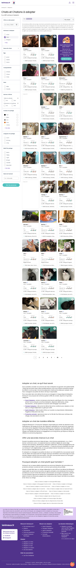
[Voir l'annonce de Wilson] (30, 311)
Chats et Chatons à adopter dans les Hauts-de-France (59, 489)
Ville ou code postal (8, 20)
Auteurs (25, 528)
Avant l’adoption (30, 400)
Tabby (7, 155)
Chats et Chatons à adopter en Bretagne (62, 484)
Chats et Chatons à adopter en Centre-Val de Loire (38, 486)
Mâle (7, 86)
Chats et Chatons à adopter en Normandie (59, 491)
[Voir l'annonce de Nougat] (48, 77)
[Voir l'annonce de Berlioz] (66, 195)
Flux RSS (33, 562)
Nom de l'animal (8, 174)
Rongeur (8, 39)
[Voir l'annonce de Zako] (48, 136)
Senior (8, 62)
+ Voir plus (7, 128)
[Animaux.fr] (5, 2)
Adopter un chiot (28, 544)
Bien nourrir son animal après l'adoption (67, 536)
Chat (7, 37)
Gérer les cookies (47, 562)
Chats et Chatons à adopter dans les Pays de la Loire (47, 496)
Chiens (8, 74)
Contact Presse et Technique (28, 535)
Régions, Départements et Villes (34, 564)
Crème (8, 125)
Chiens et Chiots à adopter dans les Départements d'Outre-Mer (47, 501)
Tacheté (8, 162)
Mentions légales (39, 562)
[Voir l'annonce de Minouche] (66, 77)
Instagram (8, 538)
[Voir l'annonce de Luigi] (66, 253)
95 (57, 357)
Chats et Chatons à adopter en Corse (60, 486)
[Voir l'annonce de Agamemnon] (66, 136)
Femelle (8, 89)
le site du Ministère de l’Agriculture (20, 517)
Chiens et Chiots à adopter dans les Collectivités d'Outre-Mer (48, 503)
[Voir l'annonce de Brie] (66, 165)
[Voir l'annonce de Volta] (66, 282)
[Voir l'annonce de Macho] (30, 136)
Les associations (28, 549)
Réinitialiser (29, 18)
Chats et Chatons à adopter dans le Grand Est (34, 489)
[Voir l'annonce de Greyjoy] (30, 48)
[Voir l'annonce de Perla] (30, 282)
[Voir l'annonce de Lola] (30, 253)
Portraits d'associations (46, 535)
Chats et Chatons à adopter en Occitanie (60, 493)
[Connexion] (69, 2)
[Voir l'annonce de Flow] (30, 77)
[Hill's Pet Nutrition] (13, 2)
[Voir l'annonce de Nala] (48, 253)
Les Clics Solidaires (28, 555)
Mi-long (8, 140)
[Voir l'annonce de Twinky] (48, 195)
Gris (7, 120)
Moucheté (8, 165)
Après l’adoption (30, 410)
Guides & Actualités (16, 564)
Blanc (7, 117)
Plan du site (8, 564)
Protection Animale (47, 532)
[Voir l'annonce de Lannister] (30, 340)
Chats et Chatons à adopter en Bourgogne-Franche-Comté (37, 484)
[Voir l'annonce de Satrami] (30, 224)
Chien (7, 34)
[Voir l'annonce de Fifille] (66, 107)
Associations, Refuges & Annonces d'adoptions (51, 564)
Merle (7, 152)
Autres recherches (66, 564)
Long (7, 143)
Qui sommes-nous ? (29, 526)
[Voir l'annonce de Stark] (66, 311)
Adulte (8, 59)
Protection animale (31, 414)
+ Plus (6, 42)
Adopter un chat (28, 545)
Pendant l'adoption (47, 528)
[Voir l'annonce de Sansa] (48, 48)
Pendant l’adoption (31, 406)
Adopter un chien (28, 542)
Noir (7, 114)
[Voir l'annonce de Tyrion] (48, 340)
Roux (7, 122)
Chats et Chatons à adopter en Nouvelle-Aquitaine (37, 493)
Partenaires (26, 530)
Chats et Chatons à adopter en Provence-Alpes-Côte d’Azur (48, 498)
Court (7, 137)
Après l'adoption (47, 530)
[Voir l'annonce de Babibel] (48, 165)
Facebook (7, 535)
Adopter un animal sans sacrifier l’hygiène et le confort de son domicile (67, 529)
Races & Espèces (24, 564)
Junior (7, 57)
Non (15, 100)
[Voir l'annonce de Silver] (48, 311)
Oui (7, 100)
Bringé (8, 160)
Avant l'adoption (47, 526)
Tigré (7, 157)
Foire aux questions (28, 532)
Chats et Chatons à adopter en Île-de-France (36, 491)
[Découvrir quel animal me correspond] (66, 48)
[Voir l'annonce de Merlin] (48, 282)
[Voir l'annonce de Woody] (48, 107)
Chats (7, 77)
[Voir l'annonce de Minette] (30, 165)
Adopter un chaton (28, 547)
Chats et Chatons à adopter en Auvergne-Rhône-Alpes (48, 481)
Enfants (8, 71)
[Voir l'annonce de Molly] (66, 224)
